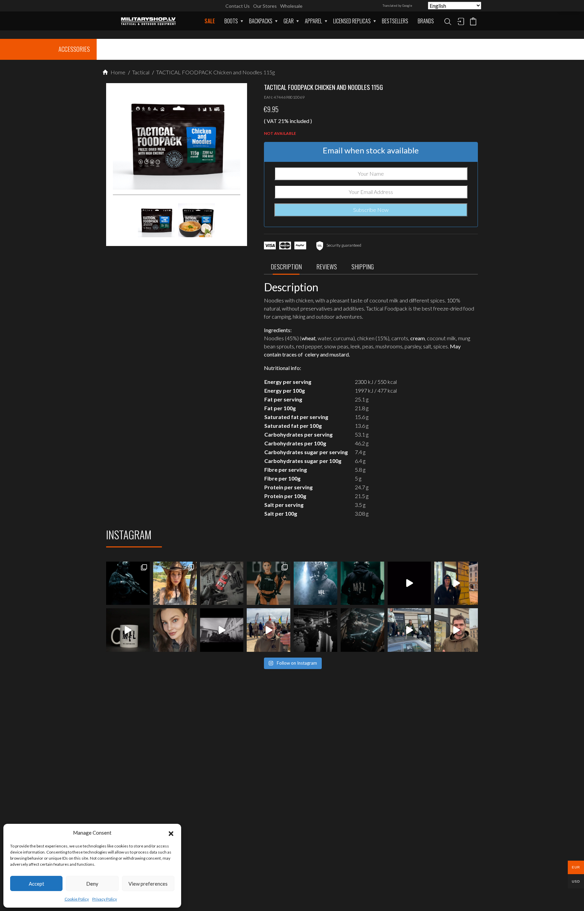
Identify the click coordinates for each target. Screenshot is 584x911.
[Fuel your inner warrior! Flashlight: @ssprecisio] (315, 583)
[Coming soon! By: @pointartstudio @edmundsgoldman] (362, 583)
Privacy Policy (104, 899)
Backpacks (260, 21)
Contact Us (237, 6)
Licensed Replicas (352, 21)
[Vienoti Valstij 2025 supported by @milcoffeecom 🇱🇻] (268, 630)
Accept (36, 884)
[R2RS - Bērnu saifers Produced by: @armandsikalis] (222, 630)
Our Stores (265, 6)
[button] (171, 832)
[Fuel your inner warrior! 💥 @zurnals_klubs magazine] (268, 583)
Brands (426, 21)
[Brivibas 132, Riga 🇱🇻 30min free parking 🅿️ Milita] (456, 583)
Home (117, 72)
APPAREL (313, 21)
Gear (289, 21)
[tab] (286, 268)
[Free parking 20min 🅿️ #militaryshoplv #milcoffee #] (456, 630)
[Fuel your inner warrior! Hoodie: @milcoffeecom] (128, 583)
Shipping (362, 266)
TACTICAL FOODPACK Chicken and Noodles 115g (215, 72)
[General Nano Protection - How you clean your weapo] (222, 583)
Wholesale (291, 6)
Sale (209, 21)
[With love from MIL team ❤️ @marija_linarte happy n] (175, 583)
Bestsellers (395, 21)
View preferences (148, 884)
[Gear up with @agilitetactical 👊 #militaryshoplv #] (315, 630)
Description (286, 266)
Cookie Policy (77, 899)
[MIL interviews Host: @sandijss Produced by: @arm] (409, 583)
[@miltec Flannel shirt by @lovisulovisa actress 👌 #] (175, 630)
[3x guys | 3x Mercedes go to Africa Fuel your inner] (409, 630)
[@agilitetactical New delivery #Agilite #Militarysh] (362, 630)
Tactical (140, 72)
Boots (231, 21)
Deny (92, 884)
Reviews (326, 266)
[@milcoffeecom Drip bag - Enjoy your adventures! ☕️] (128, 630)
